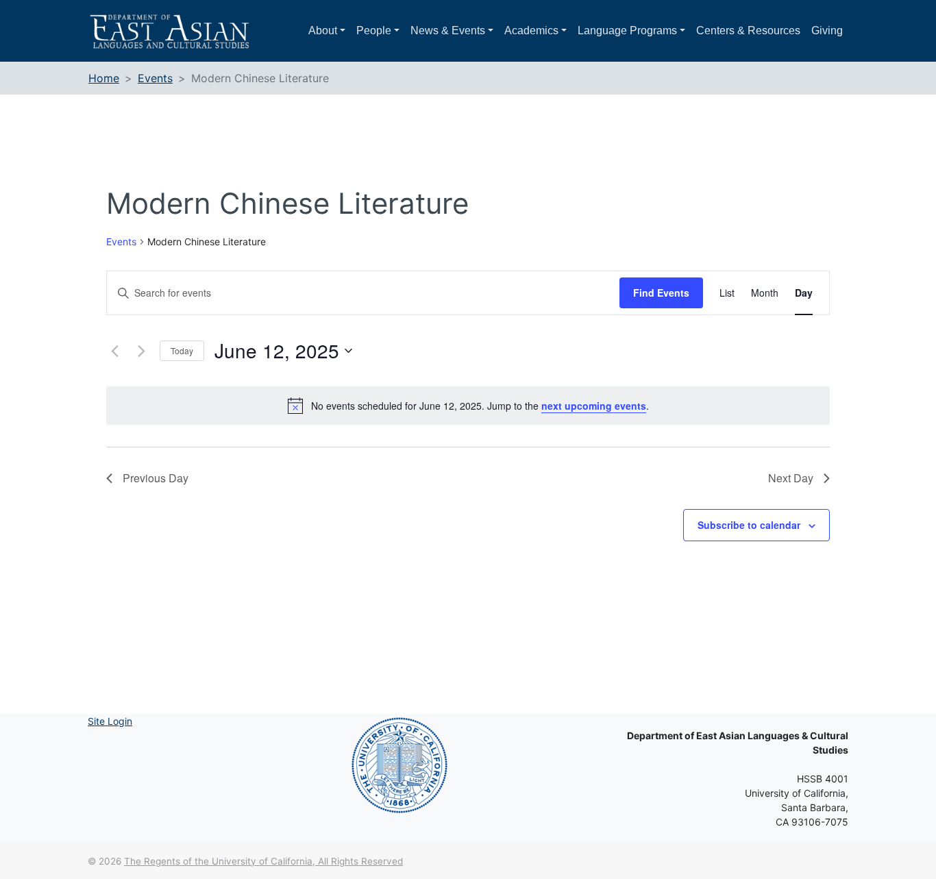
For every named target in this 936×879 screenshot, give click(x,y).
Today (182, 350)
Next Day (790, 478)
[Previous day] (114, 351)
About (322, 30)
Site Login (110, 721)
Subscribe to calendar (749, 525)
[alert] (468, 405)
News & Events (447, 30)
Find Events (661, 292)
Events (121, 241)
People (373, 30)
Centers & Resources (748, 30)
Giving (827, 30)
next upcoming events (593, 405)
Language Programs (627, 30)
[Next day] (141, 351)
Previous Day (155, 478)
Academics (531, 30)
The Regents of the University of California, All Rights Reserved (263, 861)
